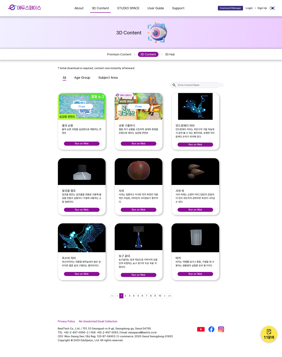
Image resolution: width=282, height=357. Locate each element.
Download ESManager (230, 8)
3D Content (148, 54)
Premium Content (119, 54)
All (64, 78)
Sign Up (262, 8)
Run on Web (82, 143)
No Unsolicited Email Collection (98, 321)
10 (160, 295)
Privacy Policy (66, 321)
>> (169, 295)
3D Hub (170, 54)
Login (249, 8)
